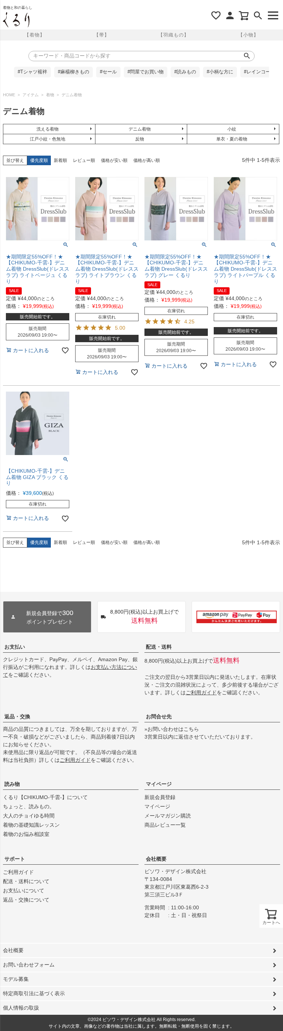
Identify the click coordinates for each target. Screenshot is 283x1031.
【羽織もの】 (173, 35)
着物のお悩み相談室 (26, 834)
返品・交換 (17, 716)
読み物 (12, 784)
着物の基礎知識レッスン (31, 825)
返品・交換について (26, 900)
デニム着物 (140, 129)
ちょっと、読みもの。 (29, 806)
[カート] (243, 15)
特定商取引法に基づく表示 (34, 993)
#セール (108, 71)
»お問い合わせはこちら (171, 729)
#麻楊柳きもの (73, 71)
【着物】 (34, 35)
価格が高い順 (146, 160)
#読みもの (185, 71)
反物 (139, 139)
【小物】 (248, 35)
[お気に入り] (215, 15)
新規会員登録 (159, 797)
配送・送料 (159, 647)
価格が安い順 (114, 160)
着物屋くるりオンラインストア (16, 20)
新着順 (60, 160)
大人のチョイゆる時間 (29, 816)
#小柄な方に (220, 71)
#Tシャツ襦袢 (32, 71)
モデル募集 (16, 979)
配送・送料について (26, 881)
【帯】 (101, 35)
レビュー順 (84, 160)
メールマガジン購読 (167, 816)
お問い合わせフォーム (29, 965)
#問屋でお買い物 (145, 71)
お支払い (14, 647)
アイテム (30, 95)
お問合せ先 (159, 716)
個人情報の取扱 (21, 1008)
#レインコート (259, 71)
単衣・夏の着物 (231, 139)
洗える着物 (47, 129)
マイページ (159, 784)
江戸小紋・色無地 (47, 139)
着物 (50, 95)
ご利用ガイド (201, 692)
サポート (14, 859)
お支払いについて (23, 890)
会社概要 (156, 859)
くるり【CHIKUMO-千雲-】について (45, 797)
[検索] (257, 15)
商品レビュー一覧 (165, 825)
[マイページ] (229, 15)
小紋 (231, 129)
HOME (9, 95)
